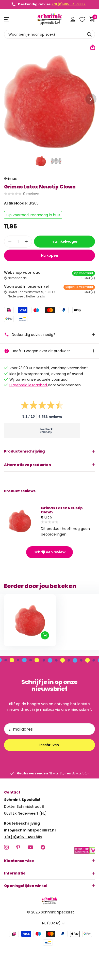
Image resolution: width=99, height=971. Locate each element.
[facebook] (43, 847)
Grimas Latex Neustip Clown (62, 510)
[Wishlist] (82, 19)
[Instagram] (6, 847)
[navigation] (40, 161)
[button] (90, 47)
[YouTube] (30, 847)
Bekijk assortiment (7, 19)
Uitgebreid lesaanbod (28, 385)
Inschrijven (49, 744)
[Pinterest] (18, 847)
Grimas (10, 178)
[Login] (72, 19)
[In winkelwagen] (45, 635)
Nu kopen (49, 255)
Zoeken (89, 34)
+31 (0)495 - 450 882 (69, 4)
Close (49, 861)
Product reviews (20, 491)
